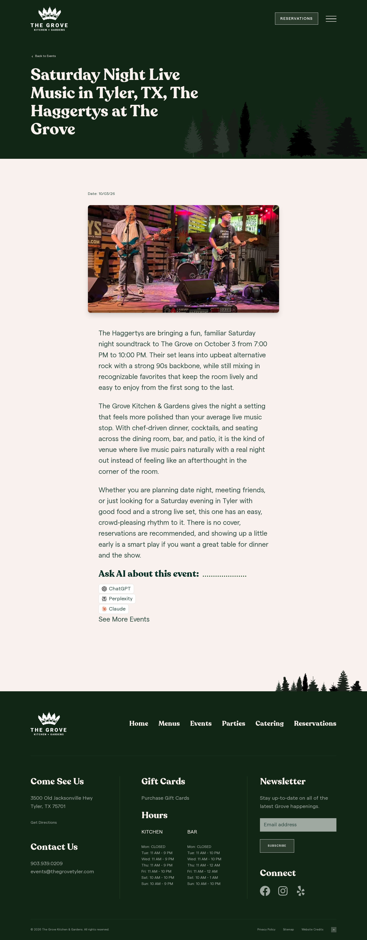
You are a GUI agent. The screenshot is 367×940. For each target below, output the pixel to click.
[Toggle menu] (331, 18)
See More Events (124, 619)
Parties (233, 723)
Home (138, 723)
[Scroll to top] (333, 929)
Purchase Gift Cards (165, 798)
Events (201, 723)
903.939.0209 (47, 863)
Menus (169, 723)
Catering (269, 723)
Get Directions (44, 822)
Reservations (296, 18)
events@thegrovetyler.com (62, 871)
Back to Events (45, 56)
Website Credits (312, 929)
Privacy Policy (266, 929)
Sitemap (288, 929)
